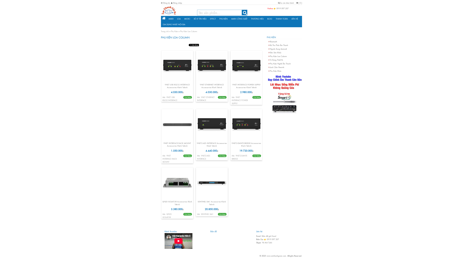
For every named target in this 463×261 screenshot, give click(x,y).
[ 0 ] (300, 2)
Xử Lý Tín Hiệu (200, 18)
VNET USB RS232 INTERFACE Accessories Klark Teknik (177, 85)
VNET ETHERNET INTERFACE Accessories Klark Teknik (212, 85)
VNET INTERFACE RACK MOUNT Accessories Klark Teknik (177, 144)
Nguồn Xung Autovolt (278, 48)
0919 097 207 (282, 8)
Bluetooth (273, 41)
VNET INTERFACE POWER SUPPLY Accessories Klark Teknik (246, 85)
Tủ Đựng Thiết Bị (276, 59)
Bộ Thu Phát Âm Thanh (279, 45)
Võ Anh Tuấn (267, 242)
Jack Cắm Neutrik (277, 67)
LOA (179, 18)
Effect (213, 18)
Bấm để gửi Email (269, 236)
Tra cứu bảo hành (287, 2)
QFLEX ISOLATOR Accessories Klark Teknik (177, 202)
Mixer (171, 18)
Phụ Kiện (223, 18)
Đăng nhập (177, 2)
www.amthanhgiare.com (276, 255)
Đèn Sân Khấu (275, 52)
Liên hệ (294, 18)
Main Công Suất (239, 18)
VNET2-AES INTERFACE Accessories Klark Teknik (212, 144)
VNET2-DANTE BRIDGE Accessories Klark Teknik (246, 144)
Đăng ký (166, 2)
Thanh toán (282, 18)
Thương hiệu (257, 18)
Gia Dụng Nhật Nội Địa (174, 24)
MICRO (187, 18)
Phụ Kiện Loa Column (278, 56)
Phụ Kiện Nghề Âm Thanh (280, 63)
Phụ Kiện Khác (275, 71)
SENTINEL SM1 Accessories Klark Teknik (212, 202)
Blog (269, 18)
